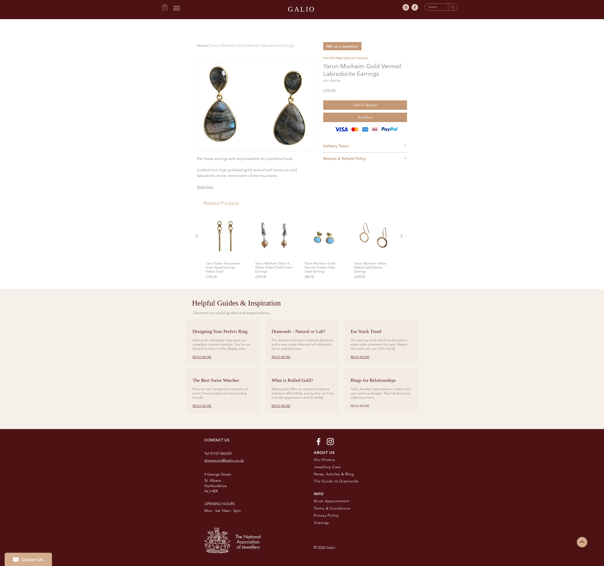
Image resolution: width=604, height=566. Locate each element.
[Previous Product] (197, 236)
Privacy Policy (326, 515)
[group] (299, 248)
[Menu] (176, 8)
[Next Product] (401, 236)
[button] (165, 7)
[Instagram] (330, 441)
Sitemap (321, 522)
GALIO (301, 9)
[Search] (452, 7)
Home (202, 45)
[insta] (406, 7)
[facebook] (414, 7)
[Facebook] (318, 441)
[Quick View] (225, 236)
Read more (205, 187)
